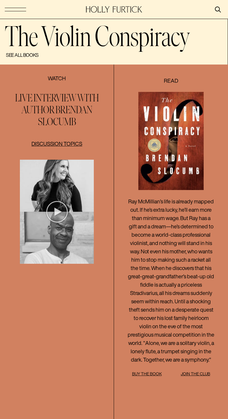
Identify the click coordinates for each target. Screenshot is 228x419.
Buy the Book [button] (147, 374)
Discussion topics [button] (56, 143)
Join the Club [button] (195, 374)
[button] (57, 212)
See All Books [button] (22, 55)
